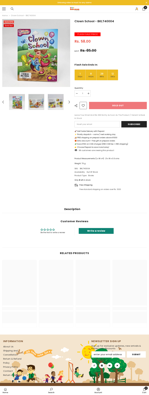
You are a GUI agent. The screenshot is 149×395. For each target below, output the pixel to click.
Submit (136, 354)
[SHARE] (77, 105)
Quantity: (78, 88)
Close (146, 3)
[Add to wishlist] (83, 105)
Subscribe (134, 124)
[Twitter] (117, 365)
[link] (19, 308)
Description (72, 209)
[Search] (12, 9)
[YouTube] (109, 365)
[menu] (4, 9)
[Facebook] (94, 365)
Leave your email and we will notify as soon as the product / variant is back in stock (109, 116)
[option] (36, 53)
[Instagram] (102, 365)
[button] (3, 102)
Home (5, 15)
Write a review (96, 231)
